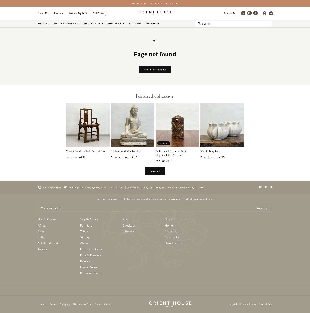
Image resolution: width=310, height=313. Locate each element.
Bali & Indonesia (49, 243)
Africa (42, 225)
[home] (155, 13)
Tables (84, 231)
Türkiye (42, 249)
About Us (43, 13)
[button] (271, 13)
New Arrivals (116, 23)
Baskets (85, 261)
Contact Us (230, 13)
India (41, 237)
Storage (85, 237)
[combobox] (233, 24)
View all (155, 171)
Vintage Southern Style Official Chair (86, 151)
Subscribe (262, 208)
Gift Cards (98, 13)
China (42, 231)
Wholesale (152, 23)
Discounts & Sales (82, 304)
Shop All (43, 23)
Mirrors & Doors (91, 249)
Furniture (86, 225)
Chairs (84, 243)
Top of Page (265, 304)
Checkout (129, 225)
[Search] (197, 24)
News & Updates (78, 13)
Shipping (65, 304)
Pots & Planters (90, 255)
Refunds (42, 304)
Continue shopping (155, 69)
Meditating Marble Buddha (125, 151)
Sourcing (135, 23)
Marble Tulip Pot (209, 151)
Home (169, 225)
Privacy (53, 304)
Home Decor (88, 267)
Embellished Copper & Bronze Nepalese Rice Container (172, 153)
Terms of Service (104, 304)
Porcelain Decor (91, 273)
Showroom (58, 13)
